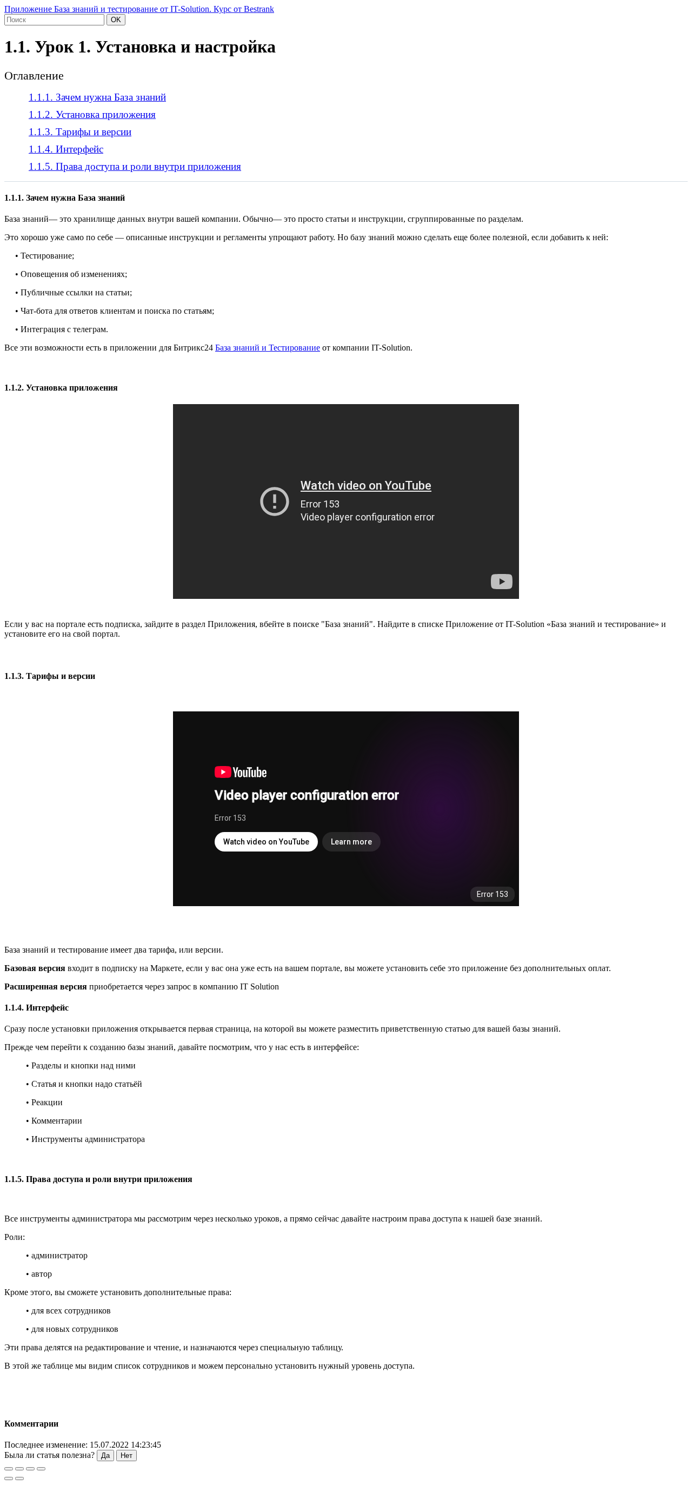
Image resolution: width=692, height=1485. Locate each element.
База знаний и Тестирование (267, 347)
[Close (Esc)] (8, 1468)
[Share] (19, 1468)
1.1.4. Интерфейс (66, 149)
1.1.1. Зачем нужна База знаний (97, 97)
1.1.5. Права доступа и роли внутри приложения (135, 166)
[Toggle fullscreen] (30, 1468)
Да (105, 1455)
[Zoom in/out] (41, 1468)
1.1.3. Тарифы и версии (80, 131)
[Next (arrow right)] (19, 1478)
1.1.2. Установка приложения (92, 114)
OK (116, 20)
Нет (126, 1455)
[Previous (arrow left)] (8, 1478)
